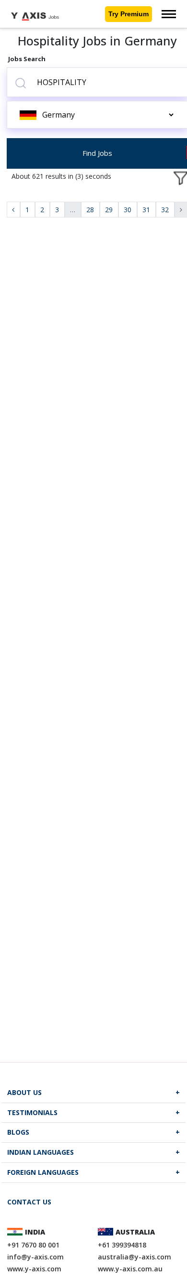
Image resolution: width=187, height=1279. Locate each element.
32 (165, 209)
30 (127, 209)
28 (90, 209)
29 (109, 209)
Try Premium (128, 14)
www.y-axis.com (34, 1268)
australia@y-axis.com (134, 1256)
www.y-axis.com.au (130, 1268)
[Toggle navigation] (169, 14)
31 (146, 209)
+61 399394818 (122, 1244)
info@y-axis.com (35, 1256)
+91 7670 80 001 (33, 1244)
